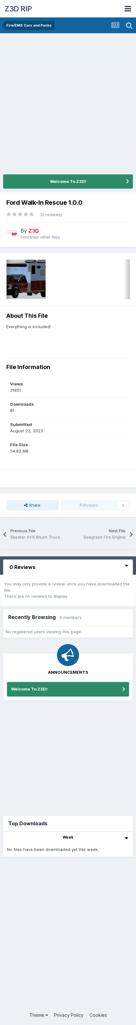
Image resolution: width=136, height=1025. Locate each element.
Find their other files (40, 237)
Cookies (98, 1015)
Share (34, 505)
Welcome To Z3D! (68, 181)
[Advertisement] (68, 104)
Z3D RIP (18, 8)
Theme (37, 1015)
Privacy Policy (68, 1015)
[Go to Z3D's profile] (11, 233)
